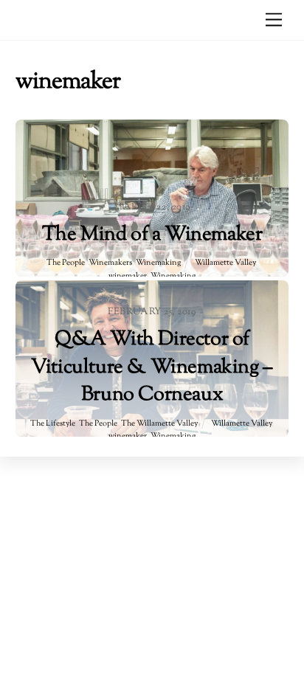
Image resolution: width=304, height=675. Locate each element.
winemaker (127, 276)
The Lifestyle (52, 423)
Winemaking (158, 263)
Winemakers (110, 263)
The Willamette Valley (159, 423)
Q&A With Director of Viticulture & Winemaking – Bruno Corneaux (152, 367)
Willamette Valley (225, 263)
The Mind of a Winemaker (152, 235)
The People (65, 263)
